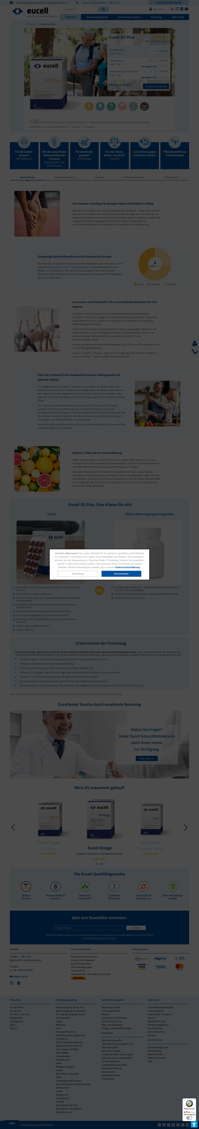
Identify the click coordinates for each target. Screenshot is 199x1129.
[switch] (189, 1118)
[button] (77, 574)
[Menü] (194, 1100)
